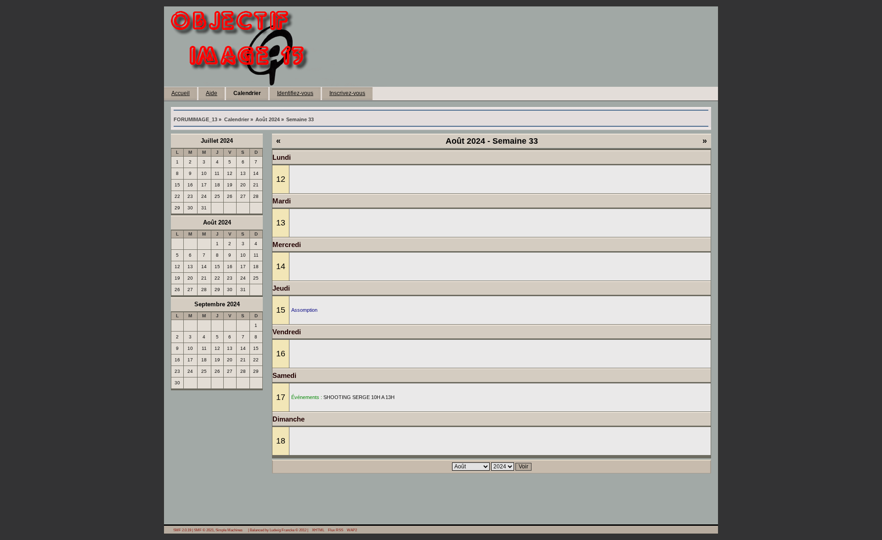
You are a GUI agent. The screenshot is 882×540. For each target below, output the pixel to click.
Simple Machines (229, 530)
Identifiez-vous (295, 93)
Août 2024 (217, 222)
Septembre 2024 (217, 304)
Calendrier (247, 93)
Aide (211, 93)
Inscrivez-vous (347, 93)
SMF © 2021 (204, 530)
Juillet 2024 (217, 140)
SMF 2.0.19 (182, 530)
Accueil (180, 93)
